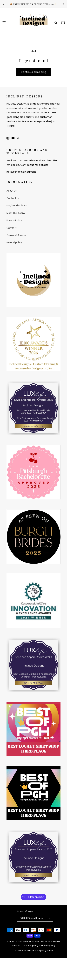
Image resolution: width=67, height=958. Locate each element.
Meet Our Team (16, 213)
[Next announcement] (63, 4)
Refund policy (14, 242)
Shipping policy (45, 950)
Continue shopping (34, 72)
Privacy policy (48, 945)
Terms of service (25, 950)
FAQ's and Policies (17, 205)
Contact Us (13, 198)
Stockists (12, 227)
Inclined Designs (24, 941)
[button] (4, 22)
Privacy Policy (14, 220)
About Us (12, 190)
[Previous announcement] (3, 4)
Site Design (41, 941)
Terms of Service (16, 235)
